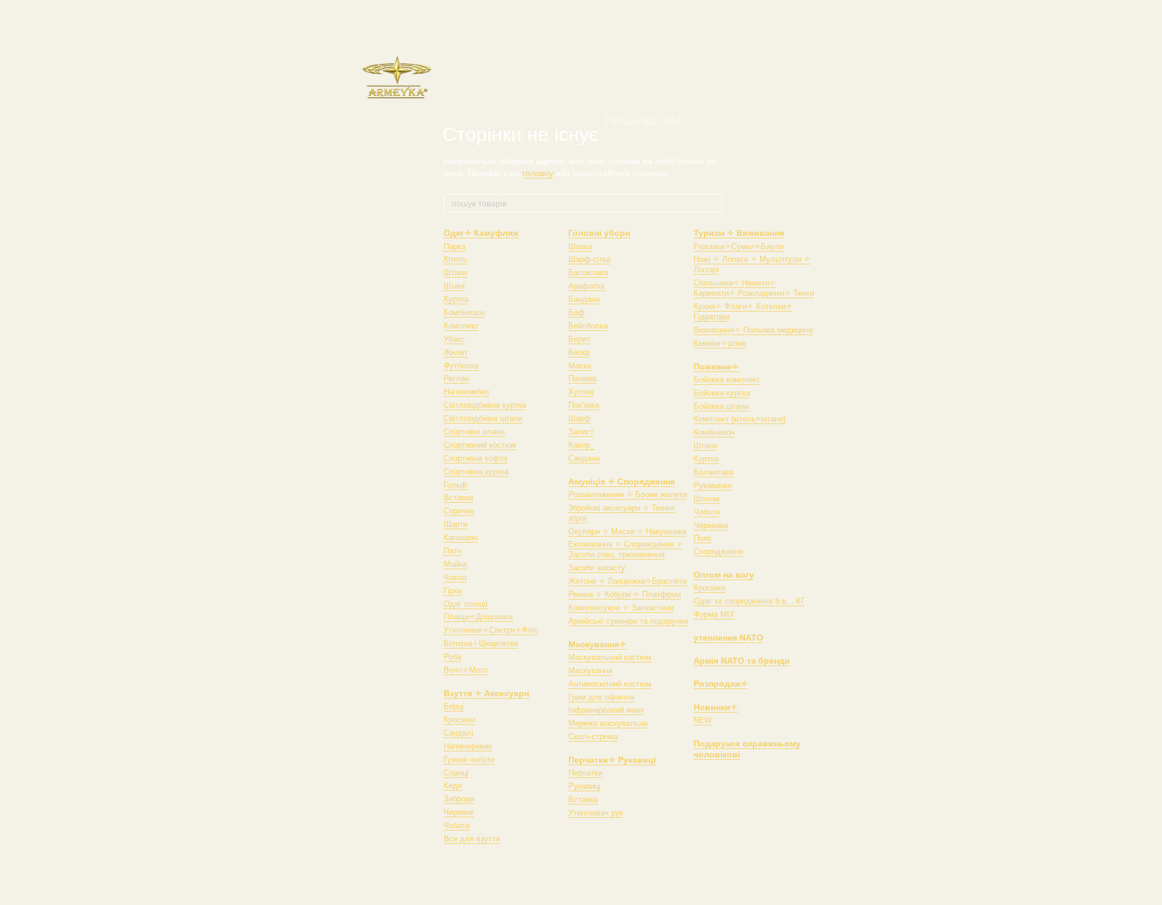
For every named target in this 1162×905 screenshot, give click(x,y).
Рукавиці (584, 786)
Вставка (458, 497)
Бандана (584, 299)
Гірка (453, 590)
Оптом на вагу (724, 575)
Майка (455, 564)
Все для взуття (472, 838)
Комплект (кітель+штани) (740, 418)
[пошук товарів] (712, 203)
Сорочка (459, 510)
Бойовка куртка (722, 392)
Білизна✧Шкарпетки (481, 643)
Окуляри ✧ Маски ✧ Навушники (627, 531)
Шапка (580, 246)
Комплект (461, 325)
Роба (452, 656)
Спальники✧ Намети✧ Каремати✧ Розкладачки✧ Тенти (754, 288)
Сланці (456, 772)
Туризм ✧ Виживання (739, 233)
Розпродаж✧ (721, 683)
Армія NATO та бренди (742, 660)
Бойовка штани (721, 406)
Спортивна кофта (475, 458)
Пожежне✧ (716, 366)
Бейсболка (588, 325)
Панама (582, 378)
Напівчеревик (468, 746)
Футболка (461, 365)
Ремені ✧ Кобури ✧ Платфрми (624, 594)
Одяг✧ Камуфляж (481, 233)
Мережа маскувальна (608, 723)
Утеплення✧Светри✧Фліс (491, 630)
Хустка (581, 391)
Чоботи (457, 825)
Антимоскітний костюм (609, 683)
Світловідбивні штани (483, 418)
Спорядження (718, 551)
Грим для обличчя (601, 697)
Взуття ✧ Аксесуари (487, 693)
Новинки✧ (716, 707)
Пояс (703, 538)
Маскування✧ (597, 644)
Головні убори (599, 233)
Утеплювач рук (595, 812)
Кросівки (459, 719)
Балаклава (588, 272)
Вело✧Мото (466, 670)
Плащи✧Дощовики (478, 616)
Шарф (579, 418)
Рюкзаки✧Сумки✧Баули (739, 246)
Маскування (590, 670)
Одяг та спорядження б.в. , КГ (749, 601)
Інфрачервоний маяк (606, 709)
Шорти (455, 524)
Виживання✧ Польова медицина (753, 330)
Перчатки (585, 772)
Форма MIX (714, 614)
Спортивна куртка (476, 471)
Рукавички (713, 485)
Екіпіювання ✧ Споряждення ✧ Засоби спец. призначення (625, 549)
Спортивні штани (474, 431)
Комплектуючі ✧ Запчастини (621, 607)
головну (537, 173)
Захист (581, 431)
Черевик (459, 812)
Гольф (455, 484)
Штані (454, 285)
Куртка (456, 299)
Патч (452, 550)
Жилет (456, 352)
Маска (579, 365)
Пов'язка (583, 405)
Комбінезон (464, 312)
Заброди (459, 798)
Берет (579, 339)
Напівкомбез (466, 391)
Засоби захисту (596, 567)
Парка (454, 246)
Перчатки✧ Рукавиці (612, 760)
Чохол (455, 577)
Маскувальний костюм (609, 657)
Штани (455, 272)
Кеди (453, 785)
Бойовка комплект (727, 379)
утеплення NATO (728, 637)
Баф (576, 312)
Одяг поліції (466, 604)
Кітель (455, 259)
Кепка (578, 352)
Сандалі (458, 732)
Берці (454, 706)
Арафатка (586, 285)
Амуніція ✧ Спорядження (621, 481)
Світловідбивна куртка (485, 405)
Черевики (711, 525)
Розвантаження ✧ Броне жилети (627, 494)
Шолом (707, 498)
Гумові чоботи (469, 759)
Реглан (456, 378)
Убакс (454, 339)
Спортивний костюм (480, 444)
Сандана (584, 458)
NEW (703, 720)
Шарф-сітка (589, 259)
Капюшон (461, 537)
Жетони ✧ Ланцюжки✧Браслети (627, 581)
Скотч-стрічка (593, 736)
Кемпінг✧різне (720, 343)
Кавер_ (581, 444)
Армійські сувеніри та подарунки (628, 621)
